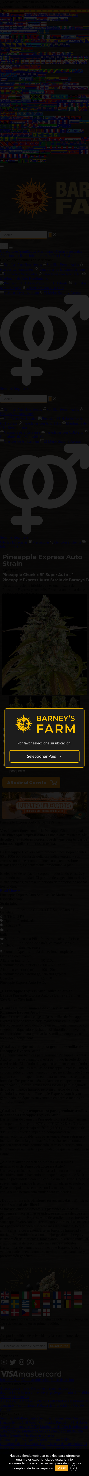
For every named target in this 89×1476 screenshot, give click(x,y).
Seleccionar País (41, 756)
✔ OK (61, 1468)
